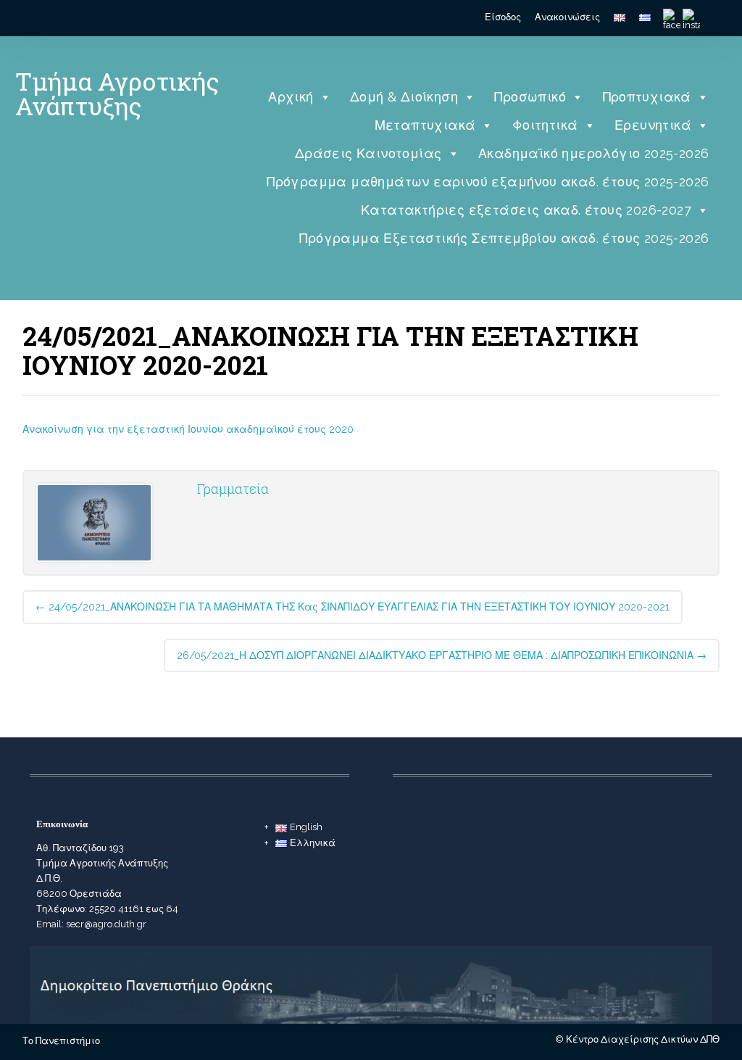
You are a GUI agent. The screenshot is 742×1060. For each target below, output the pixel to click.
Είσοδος (503, 17)
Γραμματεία (233, 488)
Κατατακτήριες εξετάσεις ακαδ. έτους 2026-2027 (526, 210)
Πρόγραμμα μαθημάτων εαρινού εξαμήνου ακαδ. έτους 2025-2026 (488, 181)
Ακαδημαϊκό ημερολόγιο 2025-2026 (593, 153)
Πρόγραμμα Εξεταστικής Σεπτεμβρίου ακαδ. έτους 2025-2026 (504, 238)
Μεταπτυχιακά (425, 125)
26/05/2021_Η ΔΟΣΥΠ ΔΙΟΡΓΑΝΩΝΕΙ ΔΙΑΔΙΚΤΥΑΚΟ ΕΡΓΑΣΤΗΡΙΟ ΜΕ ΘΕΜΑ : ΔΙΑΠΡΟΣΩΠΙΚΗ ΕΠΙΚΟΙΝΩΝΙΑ (441, 655)
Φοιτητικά (545, 125)
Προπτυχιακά (647, 96)
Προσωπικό (530, 96)
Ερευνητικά (652, 125)
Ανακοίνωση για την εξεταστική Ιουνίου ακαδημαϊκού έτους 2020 (188, 429)
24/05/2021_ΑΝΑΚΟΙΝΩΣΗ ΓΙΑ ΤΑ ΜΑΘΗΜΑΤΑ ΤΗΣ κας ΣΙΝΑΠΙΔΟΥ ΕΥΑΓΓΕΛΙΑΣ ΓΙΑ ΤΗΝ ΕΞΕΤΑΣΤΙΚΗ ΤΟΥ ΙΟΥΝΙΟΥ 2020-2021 (353, 607)
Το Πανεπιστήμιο (61, 1040)
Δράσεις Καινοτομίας (368, 153)
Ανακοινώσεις (567, 17)
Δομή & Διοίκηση (404, 96)
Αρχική (290, 96)
